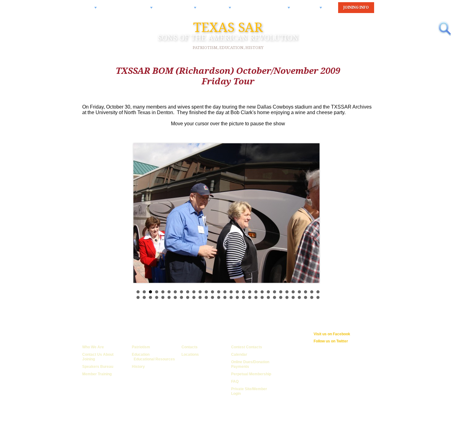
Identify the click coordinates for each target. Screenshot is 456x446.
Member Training (97, 374)
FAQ (235, 381)
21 (262, 291)
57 (299, 297)
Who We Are (93, 347)
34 (156, 297)
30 (318, 291)
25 (286, 291)
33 (150, 297)
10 (193, 291)
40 (193, 297)
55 (286, 297)
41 (200, 297)
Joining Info (356, 7)
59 (311, 297)
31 (138, 297)
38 (181, 297)
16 (231, 291)
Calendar (239, 354)
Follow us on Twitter (331, 341)
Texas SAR (228, 31)
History (138, 366)
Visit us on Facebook (332, 334)
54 (280, 297)
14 (218, 291)
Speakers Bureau (97, 366)
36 (169, 297)
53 (274, 297)
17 (237, 291)
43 (212, 297)
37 (175, 297)
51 (262, 297)
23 (274, 291)
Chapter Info (181, 10)
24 (280, 291)
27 (299, 291)
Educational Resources (154, 359)
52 (268, 297)
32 (144, 297)
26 (293, 291)
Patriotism (141, 347)
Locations (190, 354)
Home (88, 10)
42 (206, 297)
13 (212, 291)
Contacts (189, 347)
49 (249, 297)
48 (243, 297)
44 (218, 297)
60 (318, 297)
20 (255, 291)
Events (312, 10)
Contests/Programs (267, 10)
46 (231, 297)
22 (268, 291)
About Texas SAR (131, 10)
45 (224, 297)
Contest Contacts (246, 347)
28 (305, 291)
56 (293, 297)
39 (187, 297)
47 (237, 297)
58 (305, 297)
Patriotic (220, 10)
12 (206, 291)
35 (162, 297)
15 (224, 291)
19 (249, 291)
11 (200, 291)
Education (141, 354)
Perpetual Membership (251, 374)
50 (255, 297)
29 (311, 291)
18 (243, 291)
